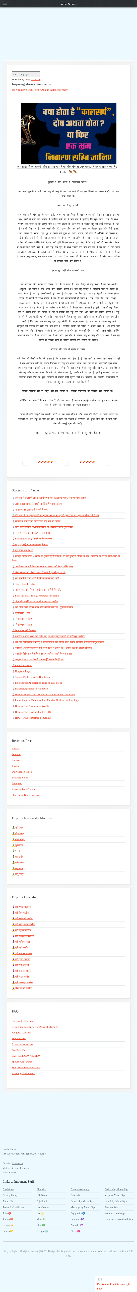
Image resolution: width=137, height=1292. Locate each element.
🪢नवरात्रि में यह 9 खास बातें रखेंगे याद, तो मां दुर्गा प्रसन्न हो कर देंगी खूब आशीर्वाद (48, 636)
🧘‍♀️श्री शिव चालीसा (20, 912)
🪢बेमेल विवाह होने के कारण (24, 630)
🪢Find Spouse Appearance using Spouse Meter (37, 682)
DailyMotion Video (22, 771)
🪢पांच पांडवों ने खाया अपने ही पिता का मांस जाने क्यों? (35, 578)
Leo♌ (40, 1213)
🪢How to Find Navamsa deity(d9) (30, 706)
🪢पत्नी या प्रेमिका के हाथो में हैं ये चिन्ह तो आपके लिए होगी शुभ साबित (42, 527)
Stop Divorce (19, 1038)
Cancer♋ (8, 1231)
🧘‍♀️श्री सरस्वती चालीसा (22, 918)
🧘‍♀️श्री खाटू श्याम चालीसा (23, 924)
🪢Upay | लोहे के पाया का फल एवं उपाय (30, 544)
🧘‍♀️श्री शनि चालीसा (21, 941)
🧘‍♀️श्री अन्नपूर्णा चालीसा (22, 982)
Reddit (15, 748)
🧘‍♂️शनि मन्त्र (18, 862)
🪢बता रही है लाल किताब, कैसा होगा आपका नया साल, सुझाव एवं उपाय (42, 607)
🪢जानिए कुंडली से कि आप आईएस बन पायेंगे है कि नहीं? (36, 589)
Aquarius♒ (77, 1225)
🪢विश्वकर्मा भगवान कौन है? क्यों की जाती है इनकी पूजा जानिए (39, 572)
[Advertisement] (68, 35)
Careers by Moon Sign (82, 1201)
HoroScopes (43, 1207)
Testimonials (111, 1207)
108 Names (42, 1195)
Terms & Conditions (13, 1207)
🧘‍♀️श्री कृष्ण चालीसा (21, 959)
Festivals (75, 1195)
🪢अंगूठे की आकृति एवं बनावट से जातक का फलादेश (35, 601)
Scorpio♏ (42, 1231)
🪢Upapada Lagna (22, 671)
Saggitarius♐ (78, 1213)
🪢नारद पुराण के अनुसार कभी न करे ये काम (31, 533)
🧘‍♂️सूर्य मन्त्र (17, 827)
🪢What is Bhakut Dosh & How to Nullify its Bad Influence (43, 694)
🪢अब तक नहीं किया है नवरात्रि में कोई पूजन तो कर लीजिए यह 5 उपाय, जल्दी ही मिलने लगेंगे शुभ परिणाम (58, 642)
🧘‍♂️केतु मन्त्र (18, 874)
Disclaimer (8, 1189)
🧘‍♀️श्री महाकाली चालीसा (23, 936)
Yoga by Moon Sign (115, 1195)
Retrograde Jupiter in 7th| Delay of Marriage (35, 1027)
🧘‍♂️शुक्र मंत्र (18, 856)
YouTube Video (20, 777)
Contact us (17, 1163)
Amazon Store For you (24, 789)
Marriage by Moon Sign (83, 1207)
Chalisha (41, 1189)
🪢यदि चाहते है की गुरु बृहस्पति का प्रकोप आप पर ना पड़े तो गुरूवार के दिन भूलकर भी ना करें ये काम (55, 515)
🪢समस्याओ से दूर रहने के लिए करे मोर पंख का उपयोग (36, 521)
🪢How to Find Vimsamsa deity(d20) (31, 717)
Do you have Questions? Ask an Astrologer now (40, 89)
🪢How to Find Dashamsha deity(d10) (32, 712)
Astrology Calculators (23, 1073)
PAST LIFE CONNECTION (26, 1055)
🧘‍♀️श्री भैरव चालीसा (21, 976)
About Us (8, 1201)
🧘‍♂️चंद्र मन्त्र (18, 833)
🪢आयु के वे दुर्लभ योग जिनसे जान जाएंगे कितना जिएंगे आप (38, 659)
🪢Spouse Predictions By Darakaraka (31, 677)
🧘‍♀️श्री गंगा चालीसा (20, 965)
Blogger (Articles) (21, 1032)
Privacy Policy (10, 1195)
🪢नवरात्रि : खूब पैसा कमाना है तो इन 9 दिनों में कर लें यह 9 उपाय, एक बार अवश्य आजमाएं (52, 648)
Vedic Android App (115, 1213)
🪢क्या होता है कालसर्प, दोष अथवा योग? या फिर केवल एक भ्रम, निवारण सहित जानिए (49, 498)
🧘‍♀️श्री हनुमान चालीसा (22, 971)
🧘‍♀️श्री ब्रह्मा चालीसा (21, 930)
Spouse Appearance (22, 1061)
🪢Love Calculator (22, 665)
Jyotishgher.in (21, 1168)
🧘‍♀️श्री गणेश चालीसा (21, 907)
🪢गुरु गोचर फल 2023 (22, 550)
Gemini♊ (8, 1225)
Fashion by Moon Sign (116, 1189)
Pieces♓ (75, 1231)
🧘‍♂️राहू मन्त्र (17, 868)
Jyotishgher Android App (33, 1153)
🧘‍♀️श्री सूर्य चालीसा (20, 947)
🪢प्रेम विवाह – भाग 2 (22, 619)
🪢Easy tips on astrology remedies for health (35, 595)
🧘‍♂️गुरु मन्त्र (17, 851)
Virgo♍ (41, 1219)
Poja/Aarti (42, 1201)
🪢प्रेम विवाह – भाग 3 (22, 624)
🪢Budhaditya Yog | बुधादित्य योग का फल (32, 538)
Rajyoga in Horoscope (23, 1021)
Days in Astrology (80, 1189)
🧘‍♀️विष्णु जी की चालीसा (22, 988)
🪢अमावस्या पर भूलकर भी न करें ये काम (30, 509)
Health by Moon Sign (116, 1201)
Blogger (16, 760)
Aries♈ (7, 1213)
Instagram (17, 783)
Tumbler (16, 754)
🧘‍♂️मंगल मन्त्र (18, 839)
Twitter (15, 766)
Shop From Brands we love (26, 795)
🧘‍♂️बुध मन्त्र (17, 845)
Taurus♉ (8, 1219)
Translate (35, 79)
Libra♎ (41, 1225)
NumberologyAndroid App (119, 1219)
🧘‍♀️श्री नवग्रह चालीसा (22, 953)
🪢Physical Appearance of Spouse (30, 688)
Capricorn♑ (77, 1219)
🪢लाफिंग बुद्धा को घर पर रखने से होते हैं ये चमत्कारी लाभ (37, 503)
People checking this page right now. (113, 1286)
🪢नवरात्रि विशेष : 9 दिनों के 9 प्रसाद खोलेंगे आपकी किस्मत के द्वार (42, 653)
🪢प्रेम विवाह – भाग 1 (22, 613)
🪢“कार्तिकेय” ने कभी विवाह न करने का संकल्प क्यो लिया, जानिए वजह (42, 566)
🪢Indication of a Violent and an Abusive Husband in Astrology (45, 700)
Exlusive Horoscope (22, 1044)
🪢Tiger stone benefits (23, 584)
